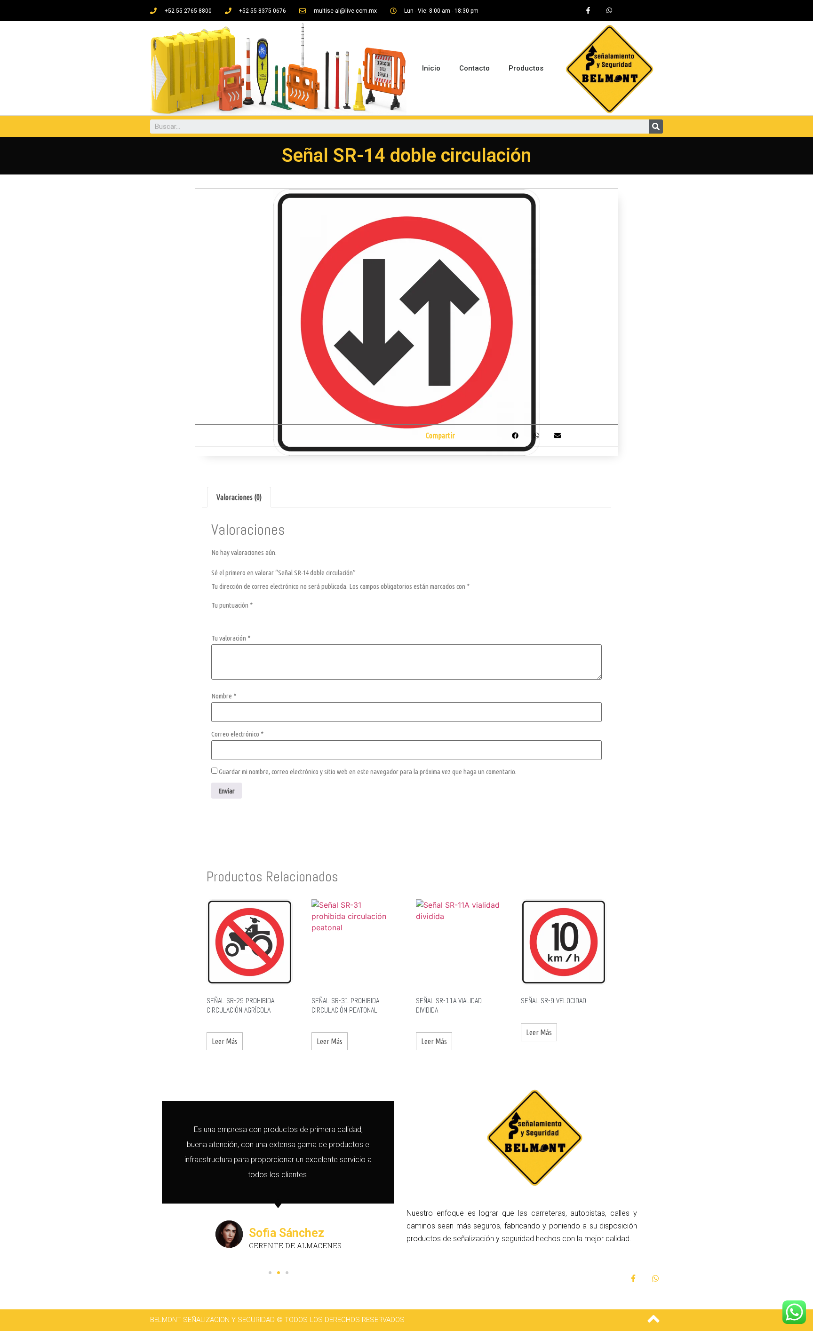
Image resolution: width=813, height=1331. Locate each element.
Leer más (225, 1041)
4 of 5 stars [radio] (255, 617)
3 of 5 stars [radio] (242, 617)
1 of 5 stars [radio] (217, 617)
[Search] (656, 126)
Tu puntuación (232, 605)
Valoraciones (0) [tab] (239, 497)
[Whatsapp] (609, 10)
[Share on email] (557, 435)
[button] (270, 1272)
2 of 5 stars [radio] (229, 617)
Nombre (223, 695)
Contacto (474, 68)
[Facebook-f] (587, 10)
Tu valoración (230, 638)
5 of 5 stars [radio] (267, 617)
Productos (526, 68)
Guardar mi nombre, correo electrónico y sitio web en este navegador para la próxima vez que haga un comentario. (368, 771)
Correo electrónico (237, 733)
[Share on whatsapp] (536, 435)
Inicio (431, 68)
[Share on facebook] (515, 435)
